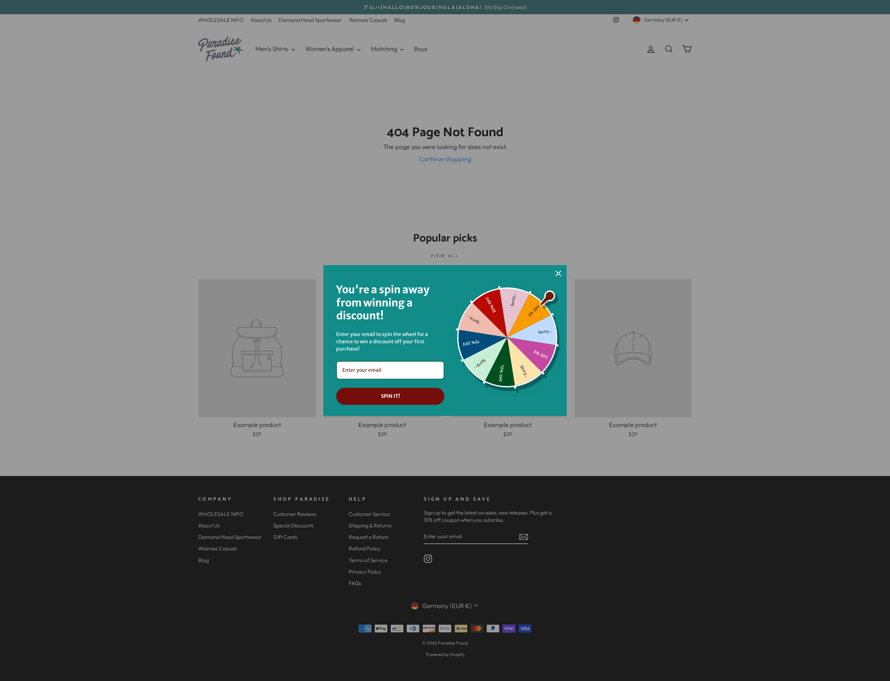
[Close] (558, 273)
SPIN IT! (390, 396)
